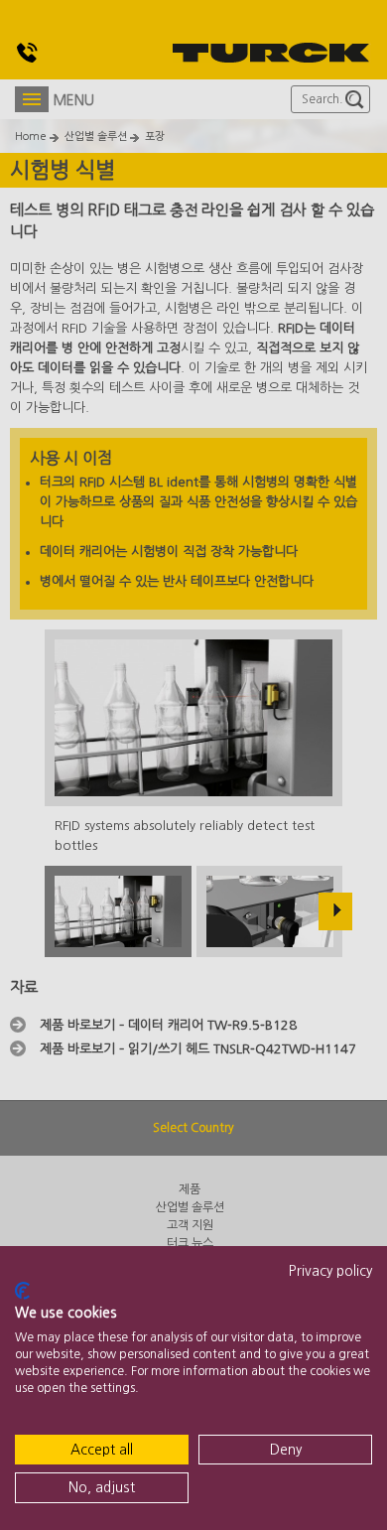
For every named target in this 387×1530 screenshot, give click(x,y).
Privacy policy (330, 1271)
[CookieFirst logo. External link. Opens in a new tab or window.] (22, 1291)
